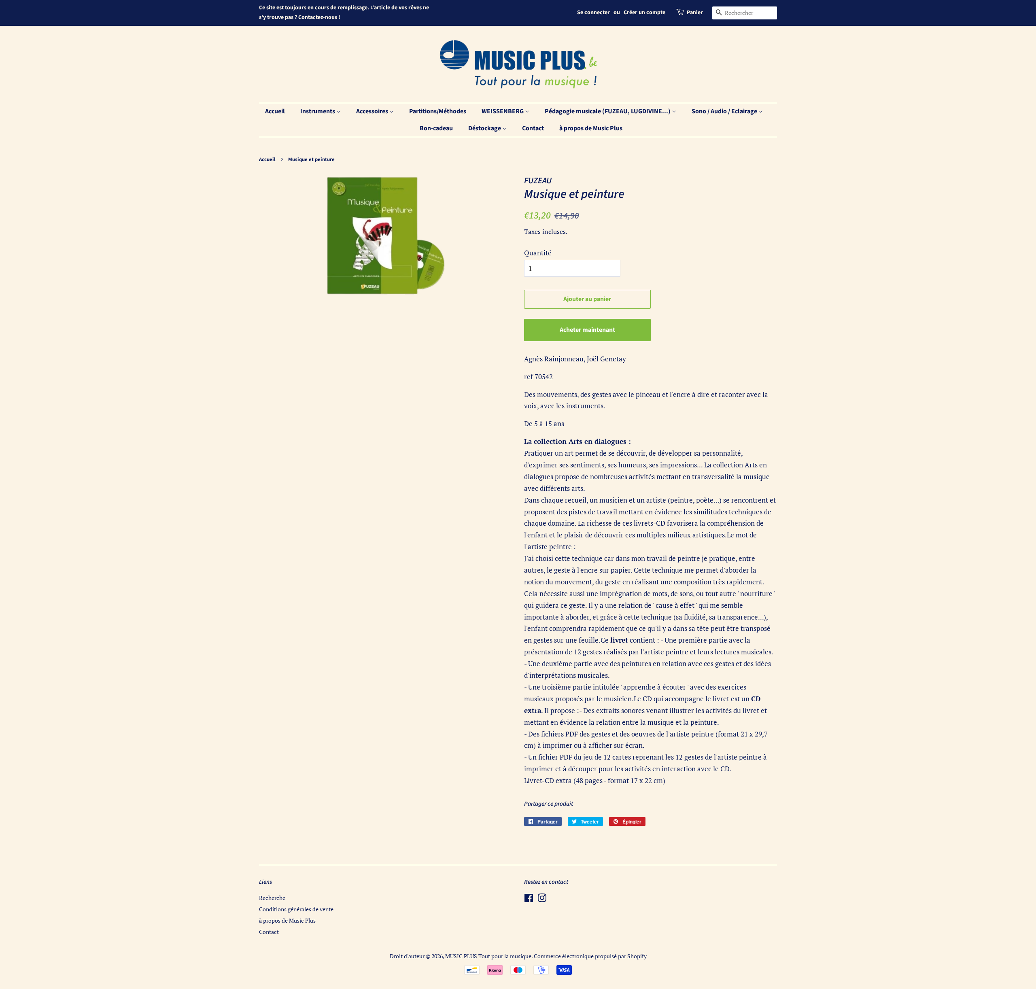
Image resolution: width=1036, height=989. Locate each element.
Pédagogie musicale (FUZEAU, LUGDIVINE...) (608, 111)
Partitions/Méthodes (437, 111)
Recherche (272, 898)
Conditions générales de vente (296, 909)
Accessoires (372, 111)
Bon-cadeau (436, 128)
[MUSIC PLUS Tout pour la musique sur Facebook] (528, 899)
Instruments (318, 111)
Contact (533, 128)
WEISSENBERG (503, 111)
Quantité (538, 252)
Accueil (275, 111)
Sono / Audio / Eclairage (725, 111)
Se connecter (593, 12)
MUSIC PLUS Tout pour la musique (488, 956)
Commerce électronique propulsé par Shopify (590, 956)
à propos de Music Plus (590, 128)
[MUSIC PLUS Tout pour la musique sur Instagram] (541, 899)
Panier (695, 12)
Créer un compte (644, 12)
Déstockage (485, 128)
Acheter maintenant (587, 329)
